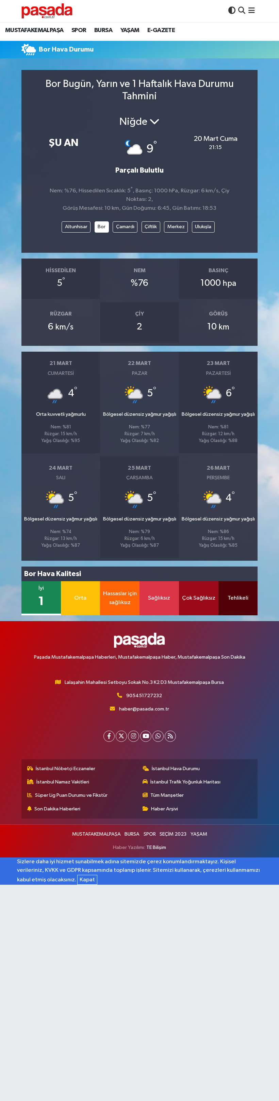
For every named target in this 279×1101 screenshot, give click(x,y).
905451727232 (144, 695)
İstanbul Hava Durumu (176, 768)
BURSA (103, 30)
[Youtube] (145, 736)
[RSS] (170, 736)
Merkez (176, 226)
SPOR (78, 30)
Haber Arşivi (164, 808)
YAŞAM (130, 30)
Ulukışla (203, 226)
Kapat (87, 880)
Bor (101, 226)
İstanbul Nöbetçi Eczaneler (65, 768)
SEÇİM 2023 (173, 834)
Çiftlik (151, 226)
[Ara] (241, 11)
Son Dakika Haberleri (57, 808)
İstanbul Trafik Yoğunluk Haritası (185, 781)
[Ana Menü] (251, 11)
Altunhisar (76, 226)
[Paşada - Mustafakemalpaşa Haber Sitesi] (46, 10)
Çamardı (125, 226)
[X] (121, 736)
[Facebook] (109, 736)
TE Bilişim (156, 847)
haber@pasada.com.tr (144, 708)
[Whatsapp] (158, 736)
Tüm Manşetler (167, 795)
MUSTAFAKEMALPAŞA (34, 30)
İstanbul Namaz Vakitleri (62, 781)
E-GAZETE (161, 30)
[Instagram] (133, 736)
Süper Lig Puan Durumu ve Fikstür (71, 795)
